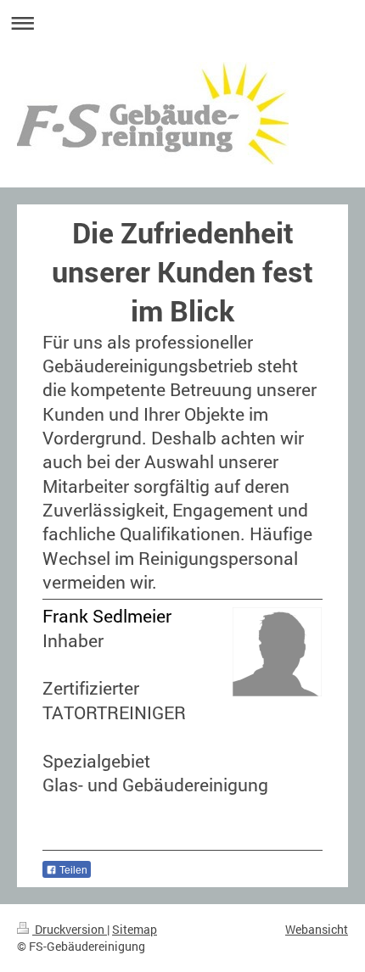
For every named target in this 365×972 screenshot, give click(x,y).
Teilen (72, 870)
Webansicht (316, 929)
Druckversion (69, 929)
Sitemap (134, 929)
